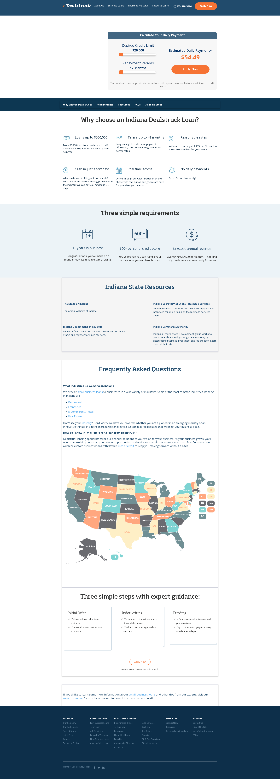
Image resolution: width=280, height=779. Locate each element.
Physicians (146, 735)
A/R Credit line (96, 731)
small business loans (90, 392)
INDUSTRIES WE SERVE (125, 718)
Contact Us (198, 723)
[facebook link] (94, 767)
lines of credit (126, 446)
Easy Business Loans (99, 723)
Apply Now (206, 5)
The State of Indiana (75, 303)
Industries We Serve (138, 5)
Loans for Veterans (99, 735)
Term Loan (95, 727)
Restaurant (75, 402)
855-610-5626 (184, 6)
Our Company (69, 723)
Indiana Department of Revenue (82, 326)
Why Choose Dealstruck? (77, 104)
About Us (99, 5)
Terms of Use (69, 766)
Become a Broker (71, 743)
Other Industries (149, 743)
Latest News (68, 735)
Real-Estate (147, 731)
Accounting (119, 747)
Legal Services (148, 723)
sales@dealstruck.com (203, 731)
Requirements (105, 104)
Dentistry (146, 727)
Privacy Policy (83, 766)
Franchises (74, 407)
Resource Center (160, 5)
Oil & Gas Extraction (151, 739)
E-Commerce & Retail (80, 411)
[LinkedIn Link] (103, 767)
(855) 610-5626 (199, 727)
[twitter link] (99, 767)
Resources (124, 104)
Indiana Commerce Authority (170, 326)
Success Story (172, 723)
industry (87, 423)
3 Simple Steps (153, 104)
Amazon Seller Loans (99, 743)
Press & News (69, 731)
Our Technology (70, 727)
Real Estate (75, 416)
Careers (66, 739)
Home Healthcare (122, 735)
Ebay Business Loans (99, 739)
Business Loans (116, 5)
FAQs (138, 104)
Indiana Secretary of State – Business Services (181, 303)
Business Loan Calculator (177, 731)
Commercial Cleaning (124, 743)
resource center (73, 698)
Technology (119, 727)
